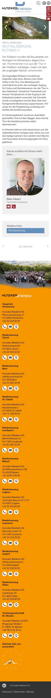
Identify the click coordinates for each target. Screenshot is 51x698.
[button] (49, 14)
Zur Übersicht (25, 246)
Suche (38, 3)
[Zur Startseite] (16, 7)
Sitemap (30, 691)
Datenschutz (19, 691)
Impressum (7, 691)
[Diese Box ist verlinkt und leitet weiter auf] (48, 13)
